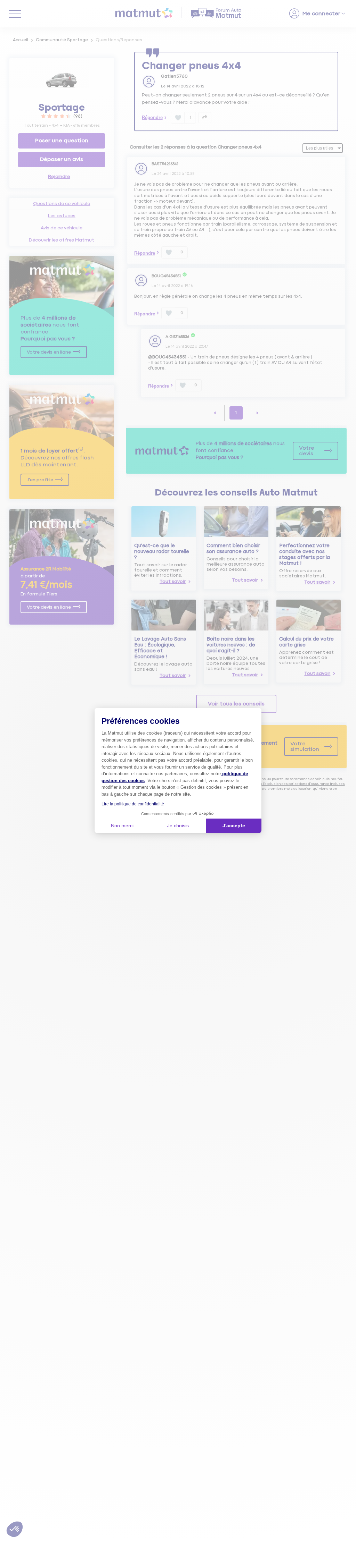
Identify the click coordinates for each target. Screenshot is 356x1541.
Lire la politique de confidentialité (133, 804)
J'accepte (233, 825)
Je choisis (178, 825)
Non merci (122, 825)
